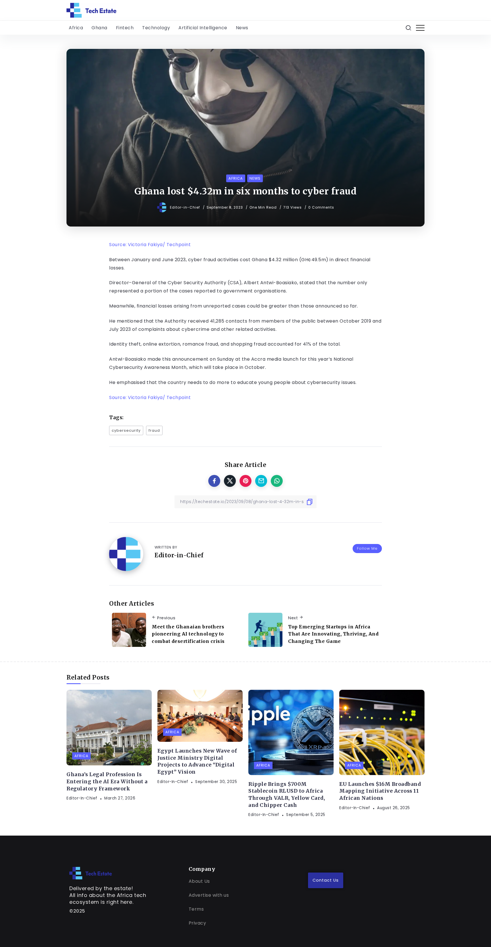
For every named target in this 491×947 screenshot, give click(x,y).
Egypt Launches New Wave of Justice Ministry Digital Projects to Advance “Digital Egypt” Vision (197, 761)
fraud (154, 430)
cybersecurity (126, 430)
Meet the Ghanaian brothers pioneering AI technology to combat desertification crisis (188, 634)
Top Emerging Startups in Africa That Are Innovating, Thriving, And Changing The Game (333, 634)
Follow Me (367, 548)
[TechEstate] (90, 872)
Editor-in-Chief (185, 207)
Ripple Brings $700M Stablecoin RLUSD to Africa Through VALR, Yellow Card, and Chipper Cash (286, 794)
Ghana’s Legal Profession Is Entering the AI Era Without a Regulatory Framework (107, 781)
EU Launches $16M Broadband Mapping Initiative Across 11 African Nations (380, 791)
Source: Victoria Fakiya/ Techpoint (150, 244)
